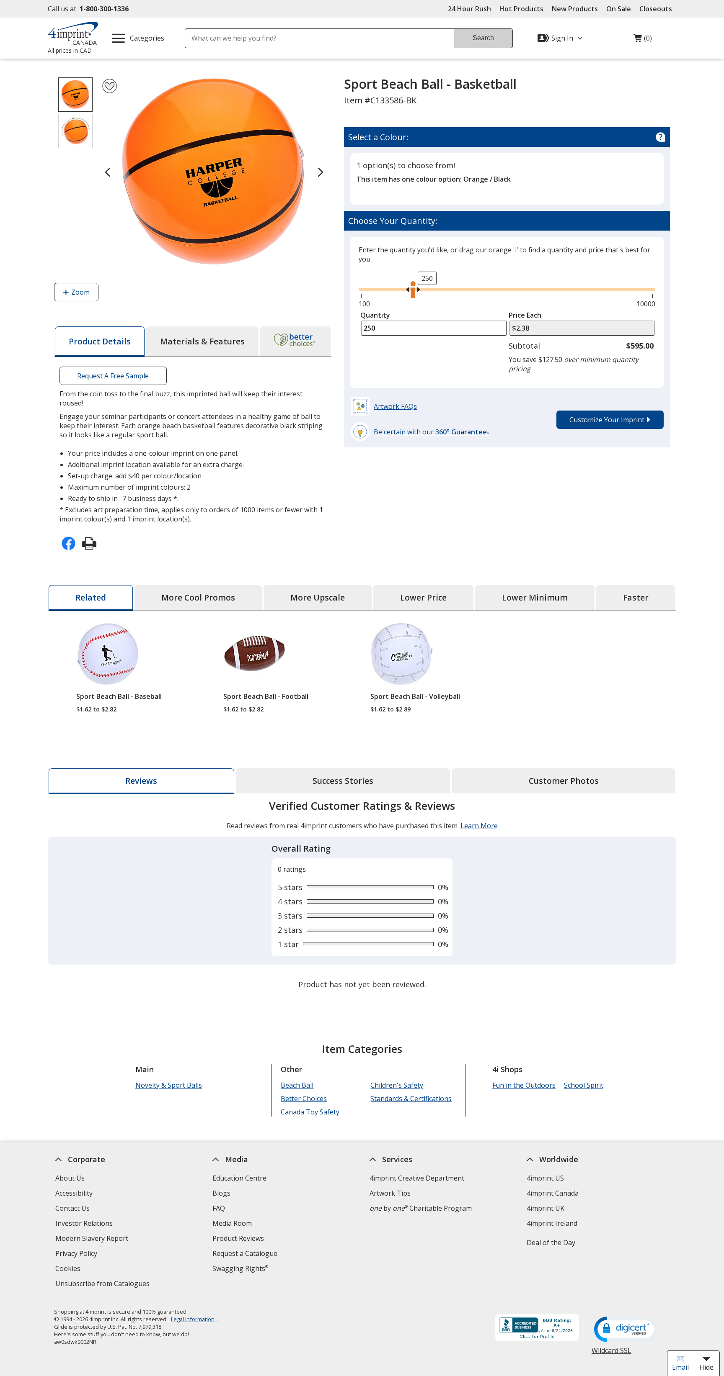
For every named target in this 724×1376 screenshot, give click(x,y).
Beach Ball (297, 1085)
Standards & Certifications (411, 1098)
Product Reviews (238, 1238)
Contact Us (72, 1208)
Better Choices (304, 1098)
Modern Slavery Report (92, 1239)
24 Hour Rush (469, 8)
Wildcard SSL (611, 1353)
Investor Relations (85, 1224)
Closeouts (655, 8)
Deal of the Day (551, 1242)
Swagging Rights (240, 1268)
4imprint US (545, 1178)
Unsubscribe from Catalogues (103, 1284)
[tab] (100, 341)
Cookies (69, 1269)
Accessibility (74, 1193)
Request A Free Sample (113, 375)
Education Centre (239, 1178)
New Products (575, 8)
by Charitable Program (421, 1208)
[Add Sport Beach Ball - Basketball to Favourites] (109, 86)
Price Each (525, 315)
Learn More (479, 825)
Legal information (193, 1319)
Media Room (232, 1223)
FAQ (218, 1208)
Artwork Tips (390, 1193)
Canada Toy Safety (310, 1112)
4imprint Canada (553, 1193)
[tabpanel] (362, 896)
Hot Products (521, 8)
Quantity (375, 315)
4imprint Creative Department (417, 1178)
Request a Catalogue (244, 1253)
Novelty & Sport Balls (168, 1085)
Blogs (221, 1193)
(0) (643, 40)
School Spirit (583, 1085)
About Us (70, 1178)
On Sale (618, 8)
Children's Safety (396, 1085)
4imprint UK (545, 1208)
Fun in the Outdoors (524, 1085)
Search (483, 37)
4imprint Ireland (552, 1223)
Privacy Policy (77, 1254)
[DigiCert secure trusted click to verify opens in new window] (625, 1330)
